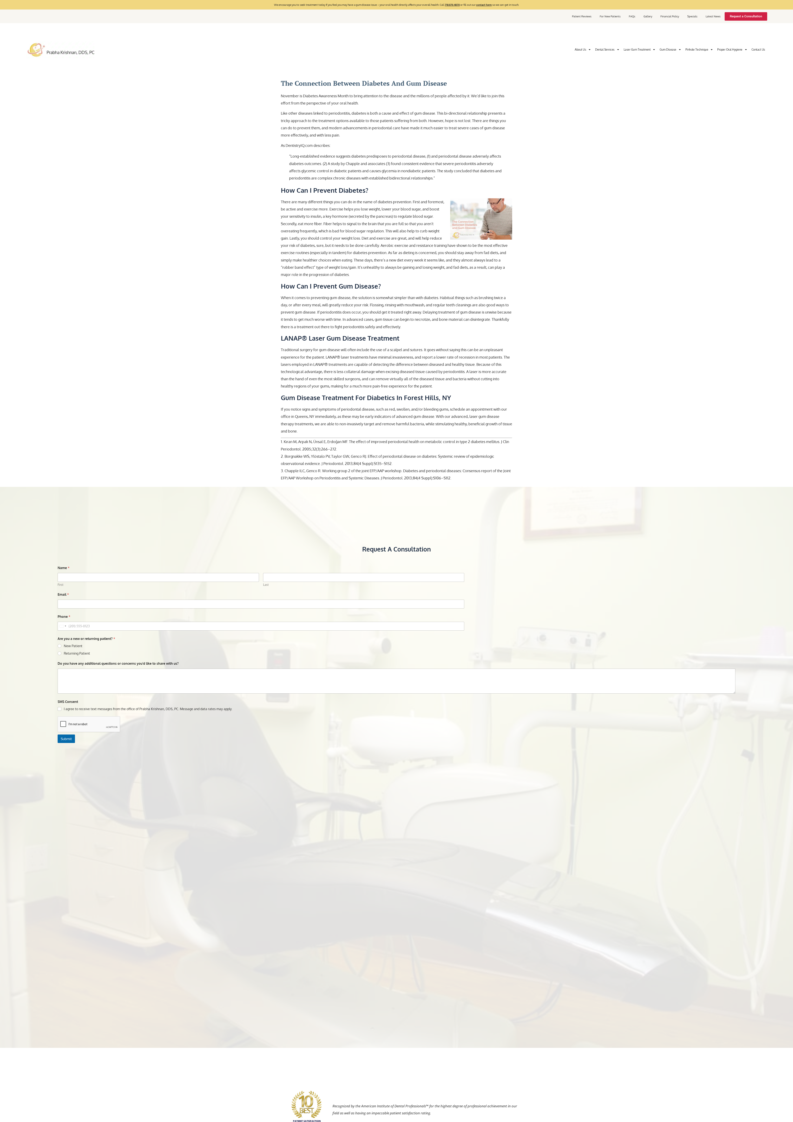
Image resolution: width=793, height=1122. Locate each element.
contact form (484, 4)
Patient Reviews (581, 16)
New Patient (73, 646)
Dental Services (605, 49)
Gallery (647, 16)
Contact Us (758, 49)
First (60, 584)
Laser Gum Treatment (637, 49)
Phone (64, 617)
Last (266, 584)
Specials (692, 16)
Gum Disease (668, 49)
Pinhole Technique (696, 49)
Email (63, 595)
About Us (580, 49)
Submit (66, 739)
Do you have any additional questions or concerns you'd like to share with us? (118, 664)
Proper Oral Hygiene (729, 49)
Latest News (713, 16)
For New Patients (610, 16)
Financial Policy (669, 16)
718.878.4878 (452, 4)
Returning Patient (77, 653)
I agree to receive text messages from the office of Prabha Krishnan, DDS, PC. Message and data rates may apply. (148, 709)
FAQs (632, 16)
